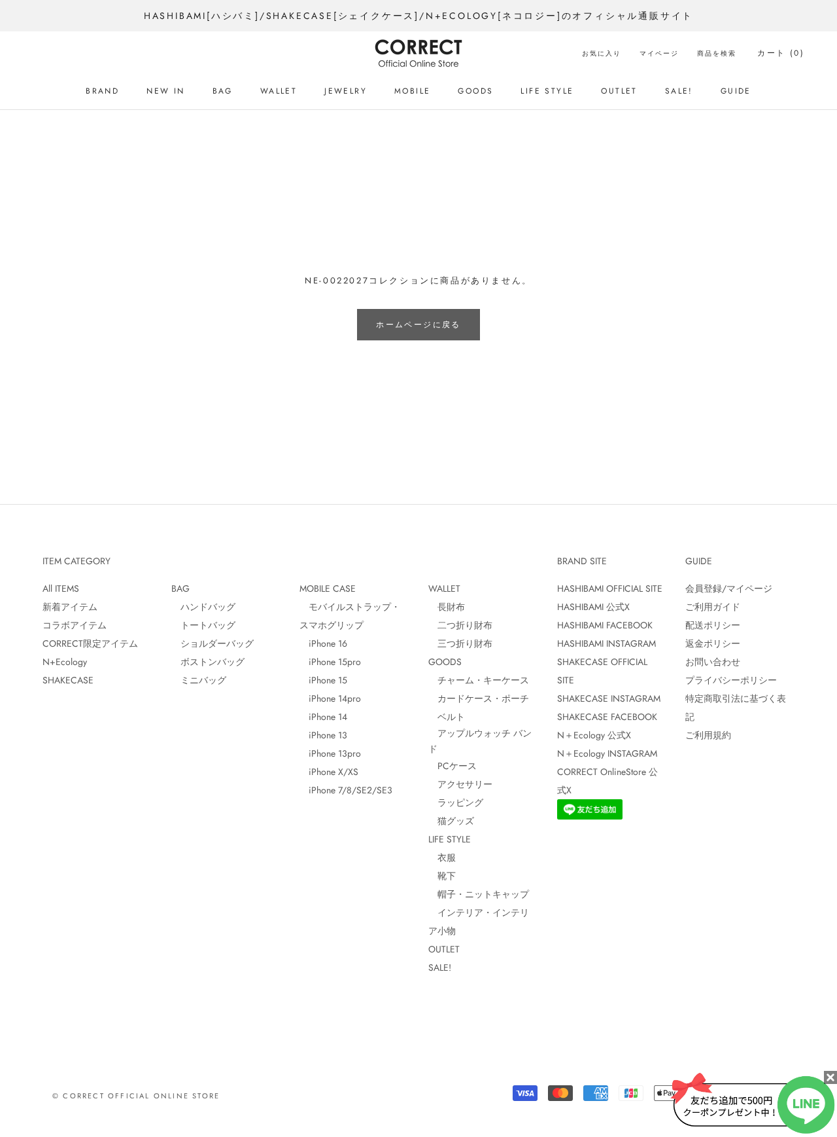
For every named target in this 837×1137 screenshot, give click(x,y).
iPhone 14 (323, 716)
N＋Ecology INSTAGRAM (607, 753)
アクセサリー (460, 784)
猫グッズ (451, 820)
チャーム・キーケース (478, 680)
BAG (223, 91)
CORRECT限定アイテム (90, 643)
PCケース (452, 765)
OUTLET (619, 91)
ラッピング (455, 802)
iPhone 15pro (330, 661)
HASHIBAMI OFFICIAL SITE (609, 588)
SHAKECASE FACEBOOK (607, 716)
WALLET (278, 91)
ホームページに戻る (418, 325)
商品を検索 (716, 53)
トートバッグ (203, 625)
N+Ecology (65, 661)
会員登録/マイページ (728, 588)
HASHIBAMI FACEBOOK (605, 625)
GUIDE (736, 91)
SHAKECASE (68, 680)
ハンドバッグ (203, 606)
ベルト (446, 716)
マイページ (659, 53)
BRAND (102, 91)
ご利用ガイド (712, 606)
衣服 (442, 857)
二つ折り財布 (460, 625)
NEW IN (165, 91)
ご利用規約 (708, 735)
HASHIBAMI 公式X (593, 606)
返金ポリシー (712, 643)
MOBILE (412, 91)
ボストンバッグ (208, 661)
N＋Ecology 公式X (594, 735)
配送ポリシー (712, 625)
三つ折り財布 (460, 643)
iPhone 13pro (330, 753)
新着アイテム (70, 606)
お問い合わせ (712, 661)
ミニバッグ (198, 680)
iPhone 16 (323, 643)
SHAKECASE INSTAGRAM (608, 698)
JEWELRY (345, 91)
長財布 (446, 606)
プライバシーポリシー (731, 680)
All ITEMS (61, 588)
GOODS (475, 91)
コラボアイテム (75, 625)
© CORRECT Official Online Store (136, 1096)
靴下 (442, 875)
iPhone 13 (323, 735)
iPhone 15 (323, 680)
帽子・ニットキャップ (478, 894)
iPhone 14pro (330, 698)
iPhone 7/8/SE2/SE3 (345, 790)
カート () (780, 53)
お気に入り (601, 53)
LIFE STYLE (547, 91)
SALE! (679, 91)
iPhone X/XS (328, 771)
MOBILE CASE (327, 588)
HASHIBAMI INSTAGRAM (606, 643)
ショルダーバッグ (212, 643)
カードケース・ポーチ (478, 698)
